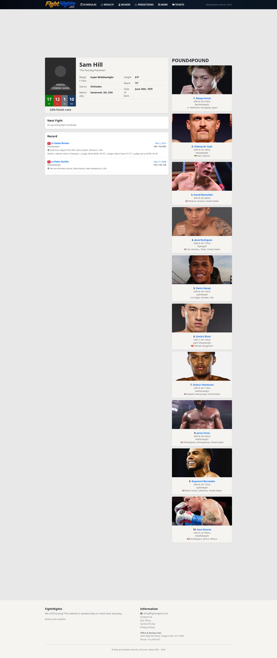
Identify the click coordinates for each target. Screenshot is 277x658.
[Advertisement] (138, 32)
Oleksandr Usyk (203, 146)
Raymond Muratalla (203, 481)
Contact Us (146, 617)
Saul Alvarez (204, 529)
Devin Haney (203, 288)
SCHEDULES (89, 4)
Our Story (145, 620)
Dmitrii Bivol (203, 336)
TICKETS (179, 4)
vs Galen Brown (60, 143)
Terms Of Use (147, 623)
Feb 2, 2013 (160, 143)
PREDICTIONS (146, 4)
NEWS (164, 4)
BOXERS (125, 4)
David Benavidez (203, 194)
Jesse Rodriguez (203, 240)
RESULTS (109, 4)
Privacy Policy (147, 627)
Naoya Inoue (203, 98)
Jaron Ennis (203, 433)
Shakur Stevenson (203, 384)
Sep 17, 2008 (160, 161)
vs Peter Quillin (60, 161)
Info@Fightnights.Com (156, 613)
